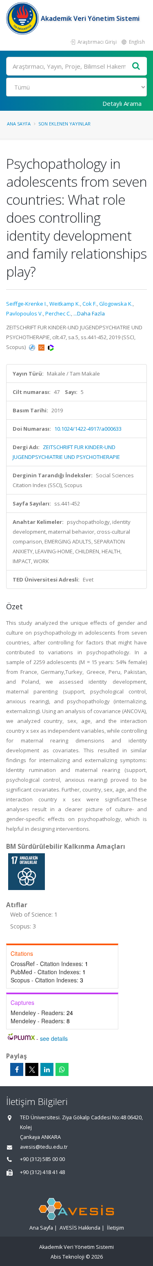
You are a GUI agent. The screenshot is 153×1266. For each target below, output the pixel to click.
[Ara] (136, 66)
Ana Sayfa (19, 124)
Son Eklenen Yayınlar (64, 124)
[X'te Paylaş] (31, 1069)
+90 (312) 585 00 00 (42, 1159)
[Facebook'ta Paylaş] (16, 1069)
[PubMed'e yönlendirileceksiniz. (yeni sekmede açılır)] (32, 347)
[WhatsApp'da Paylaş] (62, 1069)
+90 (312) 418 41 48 (42, 1172)
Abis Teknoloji (67, 1256)
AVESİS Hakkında (80, 1227)
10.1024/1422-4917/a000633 (88, 428)
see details (54, 1038)
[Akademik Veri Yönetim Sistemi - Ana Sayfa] (23, 18)
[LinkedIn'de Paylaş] (46, 1069)
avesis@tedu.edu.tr (44, 1146)
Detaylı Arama (122, 103)
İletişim (115, 1227)
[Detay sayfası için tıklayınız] (26, 871)
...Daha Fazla (89, 313)
